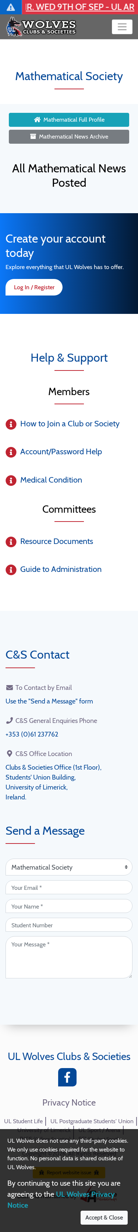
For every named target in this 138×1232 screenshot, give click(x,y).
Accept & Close (104, 1217)
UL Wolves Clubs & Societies (69, 1056)
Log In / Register (34, 287)
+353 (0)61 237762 (32, 734)
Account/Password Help (61, 451)
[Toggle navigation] (122, 26)
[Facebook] (69, 1079)
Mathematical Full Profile (74, 119)
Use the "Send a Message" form (49, 701)
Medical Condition (51, 480)
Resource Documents (56, 541)
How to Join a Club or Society (70, 424)
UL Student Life (23, 1121)
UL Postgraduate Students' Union (92, 1121)
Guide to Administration (61, 569)
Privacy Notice (69, 1102)
